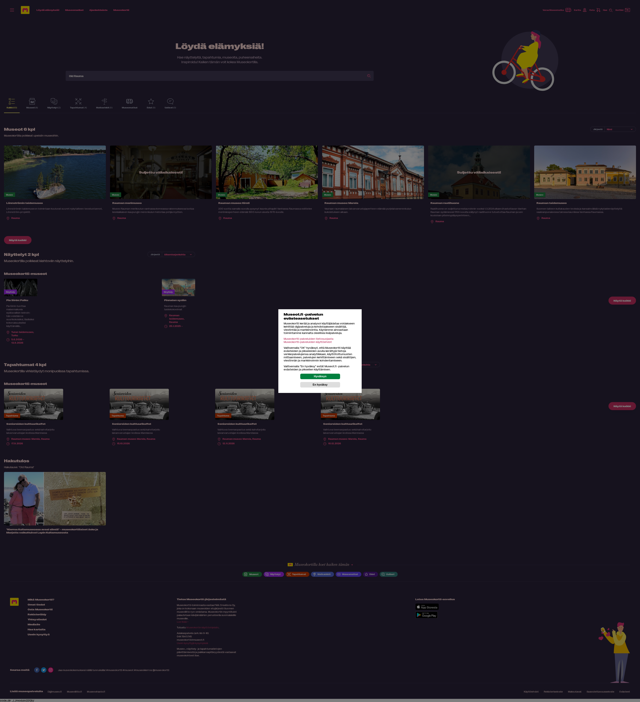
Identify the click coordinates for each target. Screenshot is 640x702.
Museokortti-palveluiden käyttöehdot (308, 341)
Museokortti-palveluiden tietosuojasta (308, 338)
